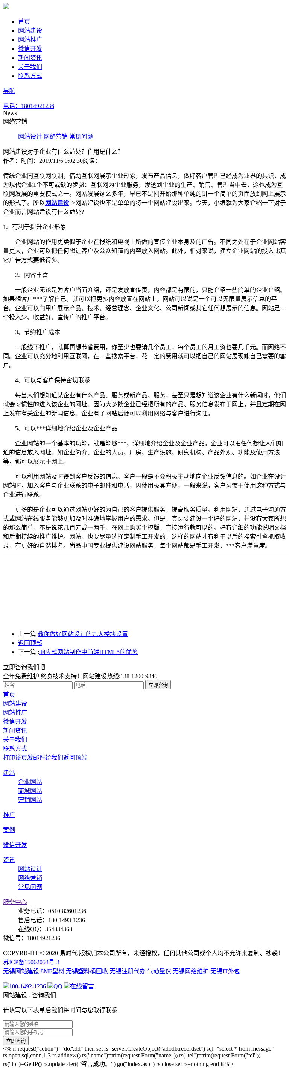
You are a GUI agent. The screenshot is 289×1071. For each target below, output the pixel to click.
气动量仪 (159, 971)
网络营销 (56, 136)
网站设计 (30, 136)
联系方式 (30, 76)
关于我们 (30, 67)
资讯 (9, 860)
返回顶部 (30, 643)
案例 (9, 830)
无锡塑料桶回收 (87, 971)
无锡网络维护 (191, 971)
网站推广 (30, 39)
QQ (57, 986)
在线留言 (68, 106)
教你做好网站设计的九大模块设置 (83, 634)
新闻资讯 (30, 58)
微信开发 (30, 48)
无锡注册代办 (128, 971)
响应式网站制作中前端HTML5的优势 (88, 652)
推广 (9, 815)
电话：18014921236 (28, 106)
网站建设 (30, 30)
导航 (9, 91)
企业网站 (30, 782)
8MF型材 (52, 971)
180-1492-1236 (27, 986)
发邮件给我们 (45, 757)
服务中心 (15, 902)
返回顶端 (75, 757)
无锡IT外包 (225, 971)
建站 (9, 773)
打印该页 (15, 757)
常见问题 (81, 136)
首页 (24, 21)
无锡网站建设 (21, 971)
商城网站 (30, 791)
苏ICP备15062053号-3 (31, 962)
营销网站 (30, 800)
